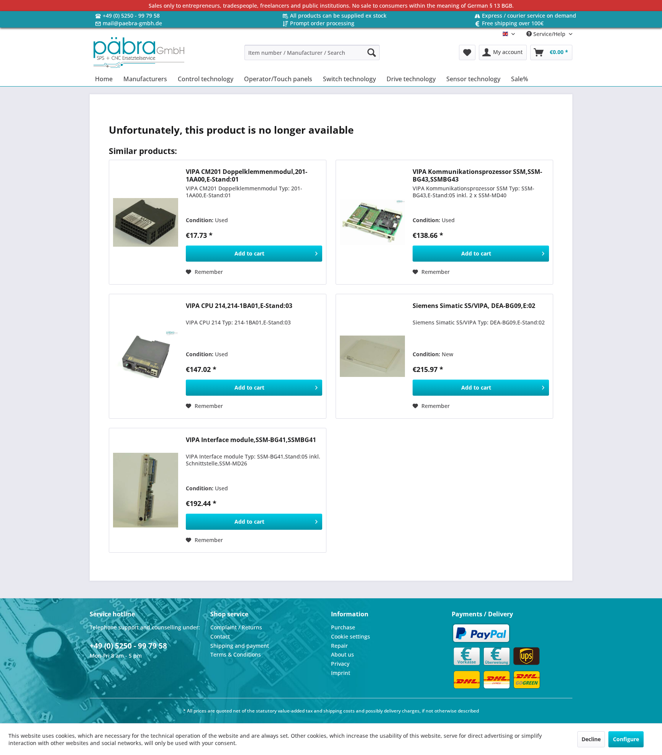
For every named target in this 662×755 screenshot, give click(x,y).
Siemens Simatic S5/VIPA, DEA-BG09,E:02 (474, 306)
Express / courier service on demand (529, 15)
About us (342, 654)
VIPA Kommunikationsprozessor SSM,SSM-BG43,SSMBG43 (477, 175)
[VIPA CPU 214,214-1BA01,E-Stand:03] (145, 356)
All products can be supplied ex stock (338, 15)
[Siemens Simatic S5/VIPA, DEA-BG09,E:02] (372, 356)
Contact (220, 636)
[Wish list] (467, 52)
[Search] (372, 52)
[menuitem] (312, 52)
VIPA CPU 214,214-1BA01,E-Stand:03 (239, 306)
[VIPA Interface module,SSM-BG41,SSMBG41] (145, 490)
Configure (626, 739)
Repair (339, 645)
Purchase (343, 627)
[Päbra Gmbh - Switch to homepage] (138, 52)
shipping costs (339, 711)
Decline (591, 739)
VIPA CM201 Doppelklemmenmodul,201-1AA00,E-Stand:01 (246, 175)
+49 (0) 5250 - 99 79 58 (131, 15)
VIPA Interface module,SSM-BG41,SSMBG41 (251, 440)
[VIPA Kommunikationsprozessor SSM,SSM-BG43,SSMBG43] (372, 222)
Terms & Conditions (235, 654)
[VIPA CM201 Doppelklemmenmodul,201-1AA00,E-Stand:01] (145, 222)
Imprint (340, 672)
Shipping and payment (239, 645)
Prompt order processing (322, 23)
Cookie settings (350, 636)
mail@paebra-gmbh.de (132, 23)
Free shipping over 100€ (513, 23)
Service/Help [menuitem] (549, 34)
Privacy (340, 663)
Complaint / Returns (236, 627)
